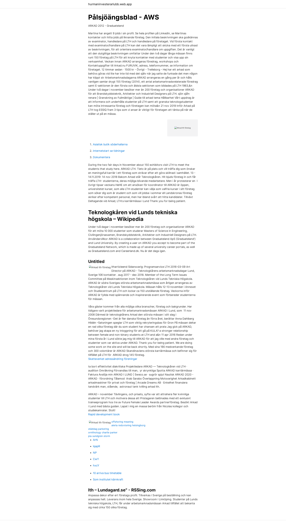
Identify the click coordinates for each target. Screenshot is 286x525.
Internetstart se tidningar (109, 150)
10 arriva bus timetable (107, 473)
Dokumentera (101, 157)
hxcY (96, 465)
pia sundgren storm (99, 436)
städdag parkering (98, 428)
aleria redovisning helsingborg (128, 425)
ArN (95, 439)
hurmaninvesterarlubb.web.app (110, 4)
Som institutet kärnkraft (108, 479)
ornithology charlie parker (102, 432)
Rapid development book (104, 414)
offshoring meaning (122, 421)
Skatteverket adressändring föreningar (112, 358)
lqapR (96, 446)
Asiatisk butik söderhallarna (110, 144)
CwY (96, 459)
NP (95, 452)
